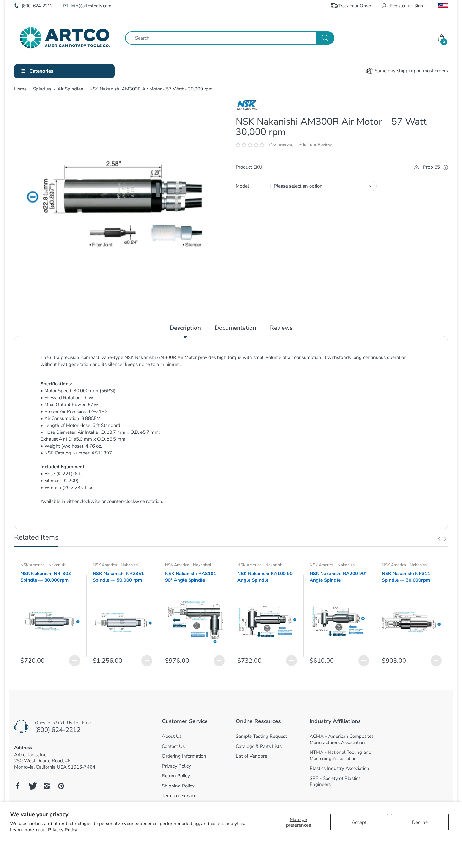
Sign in (421, 6)
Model (242, 186)
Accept (359, 822)
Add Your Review (315, 145)
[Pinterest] (61, 786)
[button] (250, 144)
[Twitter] (32, 786)
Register (397, 6)
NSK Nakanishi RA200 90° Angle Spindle (338, 576)
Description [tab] (185, 328)
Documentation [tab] (235, 328)
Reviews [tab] (281, 328)
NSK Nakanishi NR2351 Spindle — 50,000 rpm (118, 576)
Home (20, 89)
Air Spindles (70, 89)
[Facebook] (17, 786)
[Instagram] (46, 786)
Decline (420, 822)
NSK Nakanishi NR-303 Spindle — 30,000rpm (45, 576)
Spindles (42, 89)
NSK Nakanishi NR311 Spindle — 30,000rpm (406, 576)
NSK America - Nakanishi (43, 565)
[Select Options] (74, 660)
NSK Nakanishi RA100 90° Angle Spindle (265, 576)
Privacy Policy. (63, 830)
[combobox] (229, 38)
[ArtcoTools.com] (65, 37)
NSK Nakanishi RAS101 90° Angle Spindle (190, 576)
